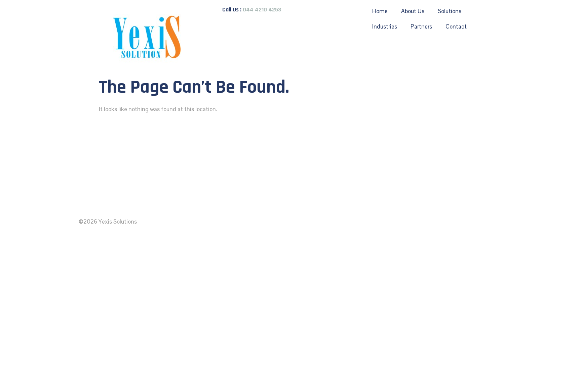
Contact (456, 26)
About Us (412, 11)
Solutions (449, 11)
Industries (384, 26)
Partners (421, 26)
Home (380, 11)
